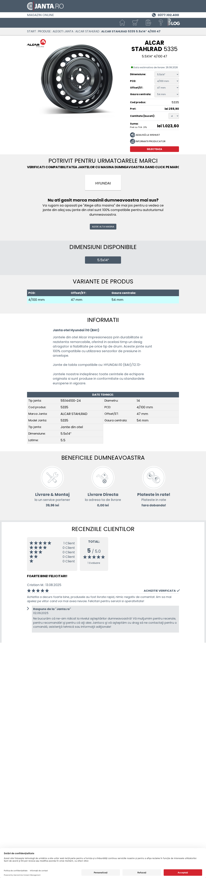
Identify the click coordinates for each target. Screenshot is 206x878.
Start (31, 31)
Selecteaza (154, 149)
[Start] (122, 23)
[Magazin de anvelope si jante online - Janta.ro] (103, 6)
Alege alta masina (103, 226)
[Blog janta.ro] (173, 23)
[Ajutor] (160, 23)
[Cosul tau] (135, 23)
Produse (44, 31)
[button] (148, 23)
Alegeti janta (63, 31)
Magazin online (40, 15)
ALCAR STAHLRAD (87, 31)
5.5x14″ (103, 260)
